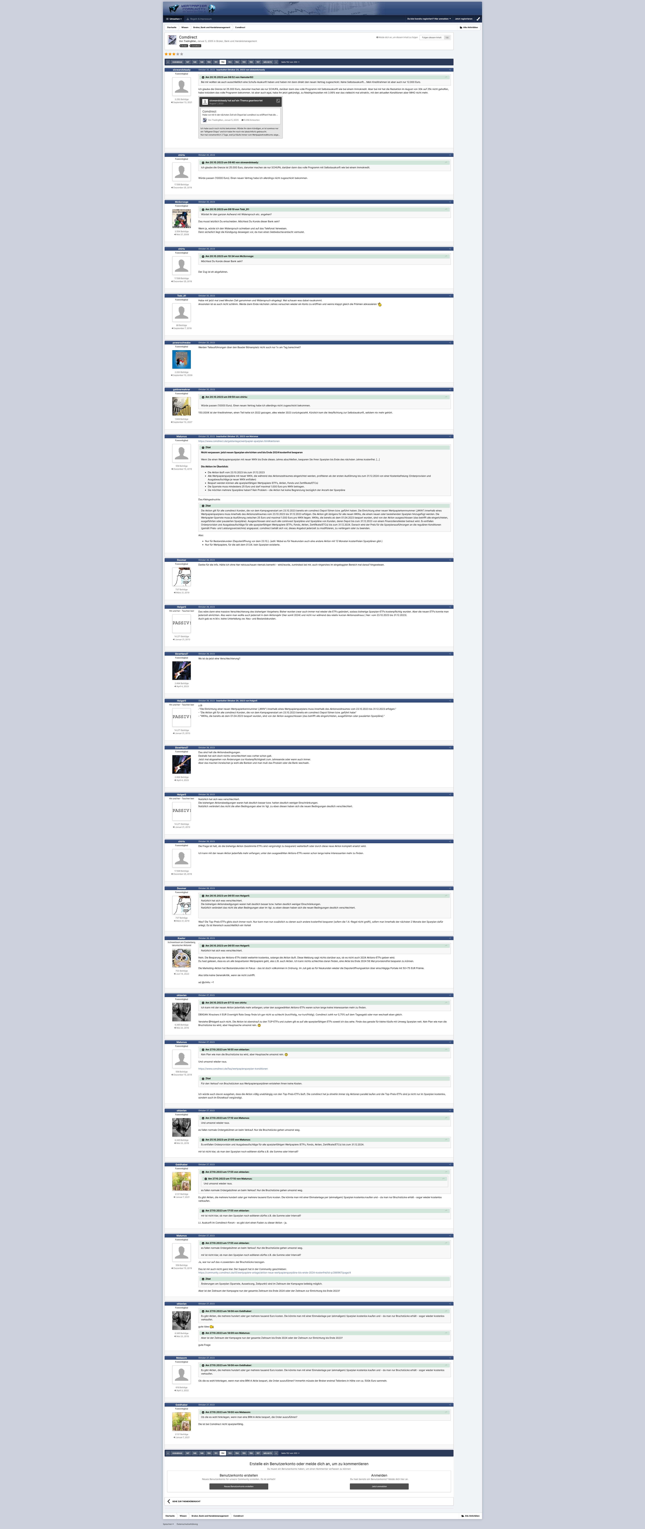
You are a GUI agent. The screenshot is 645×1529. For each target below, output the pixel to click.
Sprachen (168, 1524)
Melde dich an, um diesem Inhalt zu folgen (398, 37)
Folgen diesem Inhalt (431, 37)
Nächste (268, 62)
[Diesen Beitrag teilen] (450, 69)
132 (447, 37)
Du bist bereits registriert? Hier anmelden (428, 18)
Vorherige (177, 62)
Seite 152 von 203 (289, 62)
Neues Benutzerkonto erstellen (238, 1486)
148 (194, 62)
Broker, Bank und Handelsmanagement (236, 41)
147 (187, 62)
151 (215, 62)
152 (222, 62)
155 (244, 62)
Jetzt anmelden (379, 1486)
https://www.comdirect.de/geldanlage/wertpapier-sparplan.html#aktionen (239, 441)
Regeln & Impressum (201, 18)
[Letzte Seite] (276, 62)
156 (251, 62)
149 (201, 62)
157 (258, 62)
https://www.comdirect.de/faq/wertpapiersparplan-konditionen (233, 1068)
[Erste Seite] (168, 62)
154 (237, 62)
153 (229, 62)
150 (209, 62)
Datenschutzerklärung (187, 1524)
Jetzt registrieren (463, 18)
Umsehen (174, 18)
